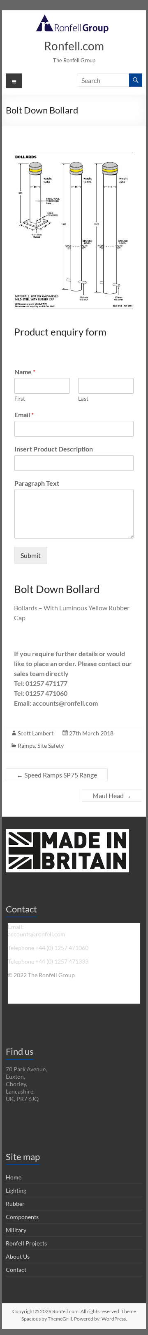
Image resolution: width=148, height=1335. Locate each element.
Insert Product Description (53, 449)
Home (13, 1177)
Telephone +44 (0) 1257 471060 (48, 947)
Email (24, 414)
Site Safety (50, 745)
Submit (31, 555)
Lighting (16, 1190)
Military (16, 1229)
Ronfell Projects (26, 1243)
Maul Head (112, 795)
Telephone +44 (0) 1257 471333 (48, 961)
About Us (18, 1256)
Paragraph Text (36, 483)
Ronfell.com (74, 46)
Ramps (26, 745)
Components (22, 1216)
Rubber (15, 1203)
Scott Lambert (35, 733)
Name (24, 372)
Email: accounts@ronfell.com (36, 930)
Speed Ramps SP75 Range (56, 775)
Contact (16, 1269)
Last (83, 398)
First (19, 398)
